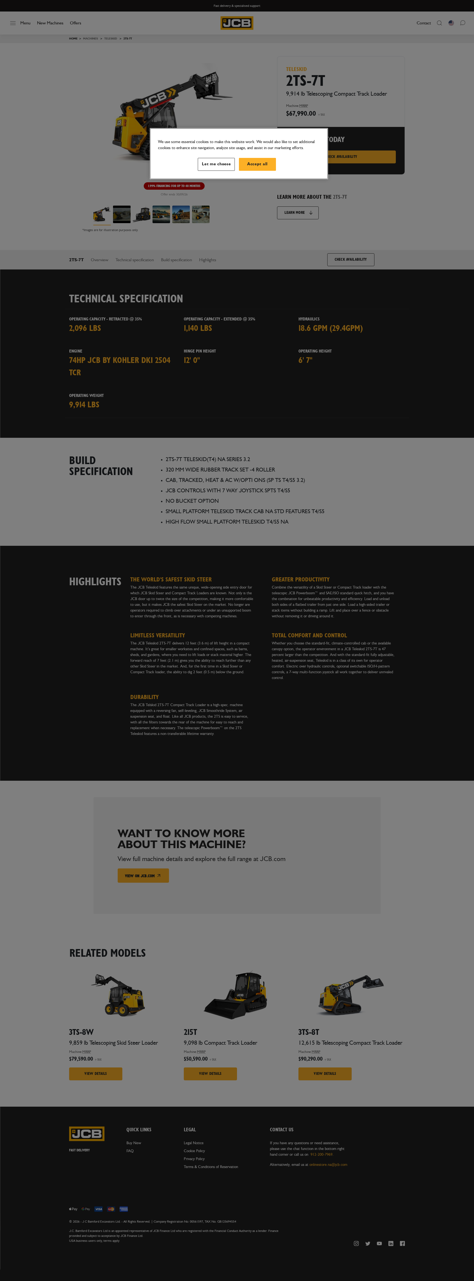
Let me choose (216, 164)
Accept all (257, 164)
